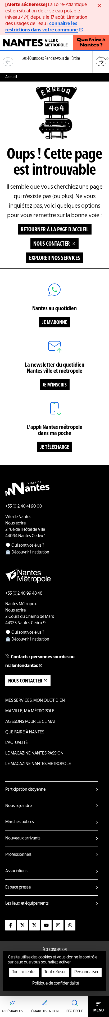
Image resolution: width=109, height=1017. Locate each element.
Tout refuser (55, 972)
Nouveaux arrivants (22, 838)
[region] (54, 62)
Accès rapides (12, 1011)
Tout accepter (24, 972)
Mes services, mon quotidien (35, 701)
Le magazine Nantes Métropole (38, 764)
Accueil (11, 77)
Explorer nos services (54, 258)
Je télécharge (54, 447)
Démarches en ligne (45, 1011)
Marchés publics (19, 822)
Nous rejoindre (18, 806)
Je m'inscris (55, 385)
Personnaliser (86, 972)
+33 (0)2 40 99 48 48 (23, 593)
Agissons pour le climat (30, 722)
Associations (16, 871)
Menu (98, 1010)
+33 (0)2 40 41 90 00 (23, 506)
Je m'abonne (54, 322)
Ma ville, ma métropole (29, 711)
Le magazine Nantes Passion (34, 753)
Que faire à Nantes (24, 732)
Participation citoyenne (25, 789)
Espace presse (18, 887)
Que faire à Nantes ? (91, 42)
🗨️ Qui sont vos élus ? (24, 545)
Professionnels (18, 855)
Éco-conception (55, 950)
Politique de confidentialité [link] (55, 983)
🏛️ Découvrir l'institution (27, 552)
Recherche (74, 1011)
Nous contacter (51, 244)
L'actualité (16, 743)
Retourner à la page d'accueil (55, 230)
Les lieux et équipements (27, 903)
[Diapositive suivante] (101, 62)
